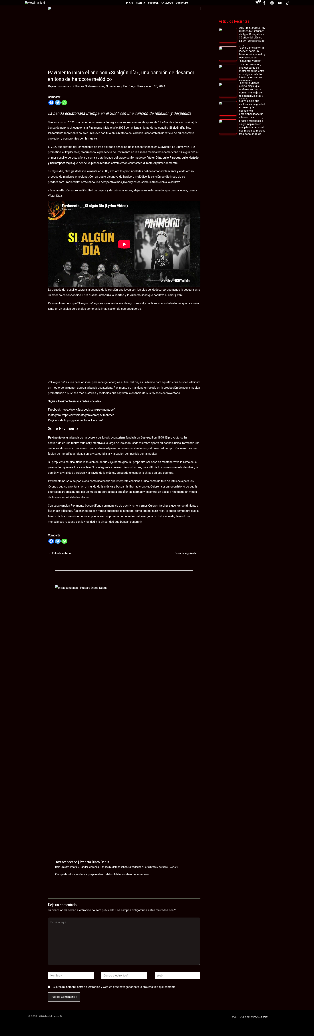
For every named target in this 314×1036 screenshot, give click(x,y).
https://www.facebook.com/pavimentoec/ (88, 409)
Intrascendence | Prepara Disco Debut (82, 862)
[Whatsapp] (64, 102)
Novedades (113, 86)
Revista (140, 2)
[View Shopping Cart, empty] (257, 3)
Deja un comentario (60, 86)
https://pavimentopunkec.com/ (83, 420)
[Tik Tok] (287, 3)
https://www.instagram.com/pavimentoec (88, 415)
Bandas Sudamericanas (89, 86)
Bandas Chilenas (89, 866)
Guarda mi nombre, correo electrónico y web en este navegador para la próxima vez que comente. (114, 987)
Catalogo (167, 2)
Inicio (129, 2)
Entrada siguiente (187, 553)
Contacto (182, 2)
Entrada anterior (60, 553)
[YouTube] (280, 3)
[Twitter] (58, 102)
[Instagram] (272, 3)
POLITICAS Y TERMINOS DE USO (250, 1016)
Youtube (153, 2)
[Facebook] (264, 3)
